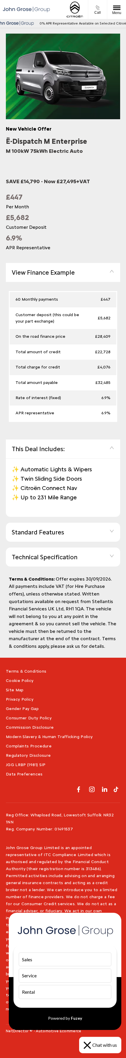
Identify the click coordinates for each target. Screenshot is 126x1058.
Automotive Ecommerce (58, 1031)
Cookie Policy (20, 680)
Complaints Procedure (29, 746)
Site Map (15, 690)
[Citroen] (74, 9)
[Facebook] (78, 789)
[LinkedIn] (105, 789)
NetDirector (18, 1031)
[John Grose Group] (26, 9)
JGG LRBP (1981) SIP (26, 764)
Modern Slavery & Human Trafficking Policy (49, 736)
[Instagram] (92, 789)
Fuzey (76, 1018)
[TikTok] (116, 789)
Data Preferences (24, 774)
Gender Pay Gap (22, 708)
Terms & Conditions (26, 671)
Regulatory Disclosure (28, 755)
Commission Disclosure (30, 727)
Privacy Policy (19, 699)
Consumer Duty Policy (29, 718)
